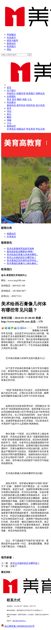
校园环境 (21, 93)
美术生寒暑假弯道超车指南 (20, 248)
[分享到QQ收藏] (15, 328)
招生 (9, 49)
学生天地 (40, 129)
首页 (9, 87)
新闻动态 (11, 43)
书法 (9, 111)
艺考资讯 (11, 129)
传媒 (24, 99)
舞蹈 (19, 99)
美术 (9, 99)
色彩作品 (30, 105)
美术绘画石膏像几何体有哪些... (22, 254)
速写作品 (21, 105)
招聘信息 (40, 93)
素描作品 (11, 105)
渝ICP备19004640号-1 (19, 621)
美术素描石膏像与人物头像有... (22, 263)
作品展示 (11, 37)
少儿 (29, 99)
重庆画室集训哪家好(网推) (20, 251)
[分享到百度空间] (12, 328)
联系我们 (11, 46)
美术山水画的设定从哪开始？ (21, 257)
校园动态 (21, 129)
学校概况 (11, 34)
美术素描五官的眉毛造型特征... (22, 260)
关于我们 (11, 90)
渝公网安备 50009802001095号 (19, 626)
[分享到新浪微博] (2, 328)
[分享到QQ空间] (5, 328)
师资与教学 (12, 40)
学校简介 (11, 93)
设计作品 (40, 105)
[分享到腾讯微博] (8, 328)
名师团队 (11, 96)
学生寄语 (30, 129)
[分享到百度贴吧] (18, 328)
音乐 (14, 99)
